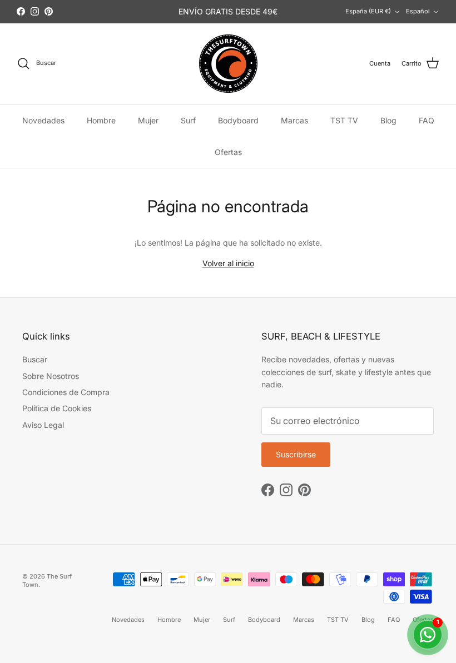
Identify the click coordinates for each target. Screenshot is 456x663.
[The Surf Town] (228, 63)
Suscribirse (296, 454)
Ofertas (228, 152)
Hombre (101, 120)
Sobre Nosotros (50, 376)
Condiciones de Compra (66, 392)
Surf (188, 120)
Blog (388, 120)
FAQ (426, 120)
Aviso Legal (43, 425)
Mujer (148, 120)
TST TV (344, 120)
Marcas (294, 120)
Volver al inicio (228, 263)
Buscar (34, 359)
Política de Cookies (56, 408)
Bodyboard (238, 120)
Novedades (43, 120)
